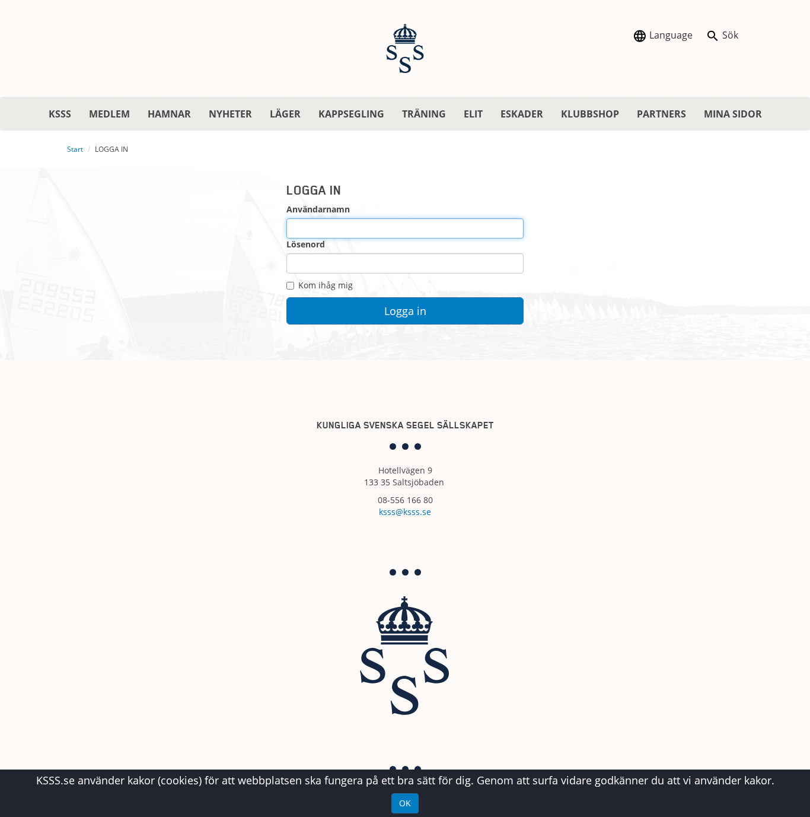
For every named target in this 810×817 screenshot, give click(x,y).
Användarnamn (318, 209)
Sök (729, 35)
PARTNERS (661, 114)
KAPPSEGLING (351, 114)
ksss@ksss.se (405, 511)
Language (670, 35)
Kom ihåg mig (325, 285)
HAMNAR (169, 114)
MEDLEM (109, 114)
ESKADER (521, 114)
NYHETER (230, 114)
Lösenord (305, 244)
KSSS (60, 114)
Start (75, 149)
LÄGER (285, 114)
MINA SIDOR (733, 114)
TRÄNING (424, 114)
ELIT (473, 114)
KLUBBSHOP (590, 114)
